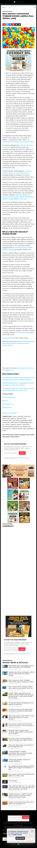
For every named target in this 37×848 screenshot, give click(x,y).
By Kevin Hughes (18, 669)
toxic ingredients (28, 428)
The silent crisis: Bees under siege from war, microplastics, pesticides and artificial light (20, 710)
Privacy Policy (17, 834)
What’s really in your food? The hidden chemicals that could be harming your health (20, 681)
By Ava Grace (17, 712)
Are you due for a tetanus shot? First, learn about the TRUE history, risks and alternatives (20, 724)
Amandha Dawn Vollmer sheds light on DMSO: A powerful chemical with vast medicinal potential (21, 673)
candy (14, 416)
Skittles (24, 426)
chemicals (20, 416)
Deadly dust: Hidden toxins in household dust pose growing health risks (20, 745)
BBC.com (5, 401)
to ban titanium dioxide (22, 332)
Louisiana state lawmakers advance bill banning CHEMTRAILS (19, 760)
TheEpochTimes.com (9, 397)
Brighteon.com (7, 407)
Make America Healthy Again (20, 422)
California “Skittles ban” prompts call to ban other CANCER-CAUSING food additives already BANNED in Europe (17, 197)
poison (7, 424)
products (13, 424)
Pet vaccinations (12, 781)
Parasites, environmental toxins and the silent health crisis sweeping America (21, 802)
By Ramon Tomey (18, 763)
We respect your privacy (23, 826)
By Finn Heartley (18, 741)
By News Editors (18, 720)
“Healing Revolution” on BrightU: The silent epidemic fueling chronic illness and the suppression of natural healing (20, 795)
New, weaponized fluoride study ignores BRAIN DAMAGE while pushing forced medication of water (21, 767)
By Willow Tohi (18, 727)
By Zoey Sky (17, 735)
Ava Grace (13, 21)
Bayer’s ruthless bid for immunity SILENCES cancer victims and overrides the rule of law (20, 687)
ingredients (24, 420)
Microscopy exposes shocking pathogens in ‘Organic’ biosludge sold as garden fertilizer (20, 739)
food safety (16, 420)
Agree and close (20, 838)
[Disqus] (18, 549)
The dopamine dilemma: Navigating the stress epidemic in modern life (20, 703)
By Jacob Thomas (18, 756)
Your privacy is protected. (9, 457)
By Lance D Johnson (19, 690)
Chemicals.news (7, 338)
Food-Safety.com (7, 404)
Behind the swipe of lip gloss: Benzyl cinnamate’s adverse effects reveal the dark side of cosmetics (20, 732)
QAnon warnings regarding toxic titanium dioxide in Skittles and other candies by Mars (18, 343)
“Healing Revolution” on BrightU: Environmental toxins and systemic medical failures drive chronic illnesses (20, 753)
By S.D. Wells (17, 699)
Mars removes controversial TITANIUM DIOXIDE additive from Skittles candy (21, 775)
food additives (11, 418)
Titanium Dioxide (17, 428)
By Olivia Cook (18, 683)
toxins (4, 430)
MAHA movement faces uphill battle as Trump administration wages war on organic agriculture (21, 717)
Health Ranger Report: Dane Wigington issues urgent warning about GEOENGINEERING (20, 666)
